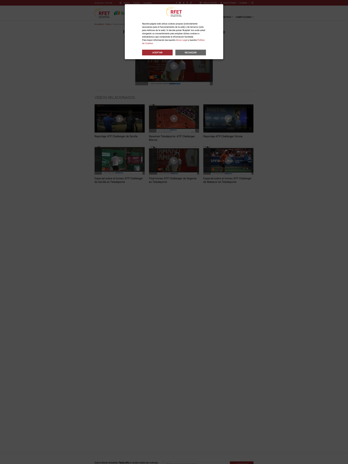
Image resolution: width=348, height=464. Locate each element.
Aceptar (157, 52)
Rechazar (191, 52)
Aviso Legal (181, 40)
